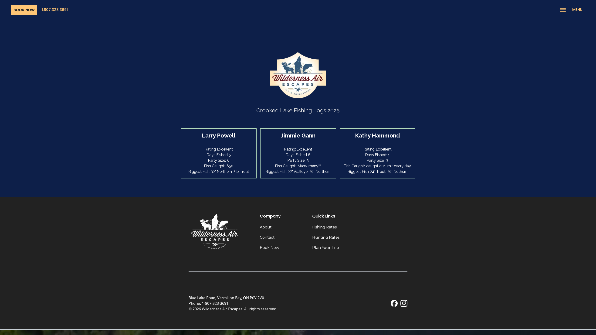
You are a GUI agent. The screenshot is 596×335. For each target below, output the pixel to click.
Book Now (24, 10)
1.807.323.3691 (55, 9)
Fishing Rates (324, 227)
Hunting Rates (325, 237)
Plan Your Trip (325, 247)
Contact (267, 237)
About (266, 227)
